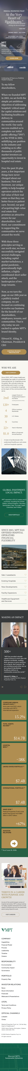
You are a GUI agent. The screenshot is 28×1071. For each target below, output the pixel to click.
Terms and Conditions (8, 1005)
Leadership (5, 950)
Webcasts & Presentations (10, 996)
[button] (21, 687)
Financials (4, 994)
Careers (4, 956)
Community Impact (8, 968)
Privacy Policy (6, 1008)
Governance (5, 970)
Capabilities (5, 942)
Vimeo (3, 1019)
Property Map (6, 979)
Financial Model (6, 945)
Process (4, 948)
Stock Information (7, 991)
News (3, 988)
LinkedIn (4, 1017)
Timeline (4, 953)
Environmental (6, 965)
